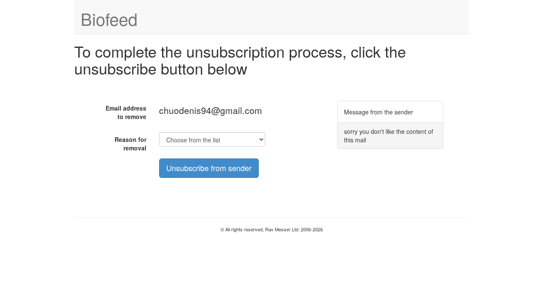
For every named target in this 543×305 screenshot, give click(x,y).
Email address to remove (126, 112)
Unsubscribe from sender (209, 167)
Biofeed (109, 18)
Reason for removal (130, 143)
